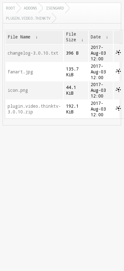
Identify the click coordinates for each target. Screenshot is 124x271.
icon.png (18, 90)
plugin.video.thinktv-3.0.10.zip (34, 109)
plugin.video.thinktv (28, 18)
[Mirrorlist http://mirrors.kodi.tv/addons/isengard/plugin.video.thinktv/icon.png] (118, 90)
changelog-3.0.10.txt (33, 53)
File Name (19, 37)
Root (10, 7)
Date (96, 37)
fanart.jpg (20, 72)
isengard (55, 7)
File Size (71, 37)
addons (30, 7)
